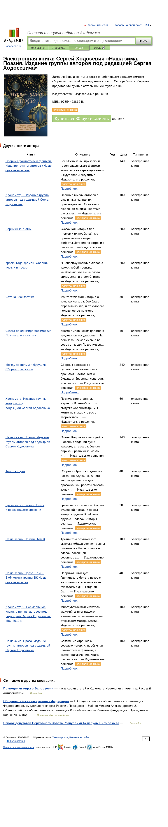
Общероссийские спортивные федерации (36, 701)
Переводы (58, 47)
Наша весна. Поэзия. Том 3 (25, 539)
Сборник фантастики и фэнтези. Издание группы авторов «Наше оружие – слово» (28, 165)
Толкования (38, 47)
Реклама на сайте (79, 737)
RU (147, 25)
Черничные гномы (18, 229)
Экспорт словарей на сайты (18, 747)
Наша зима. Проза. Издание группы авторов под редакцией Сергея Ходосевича (27, 645)
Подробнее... (70, 188)
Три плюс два (15, 471)
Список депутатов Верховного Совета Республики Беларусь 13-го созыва (61, 723)
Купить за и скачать (82, 118)
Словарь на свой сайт (127, 25)
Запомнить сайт (98, 25)
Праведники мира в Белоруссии (28, 688)
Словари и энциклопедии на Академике (63, 33)
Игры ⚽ (99, 47)
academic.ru (13, 46)
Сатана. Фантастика (19, 297)
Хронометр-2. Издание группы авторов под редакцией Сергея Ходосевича (27, 199)
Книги (79, 47)
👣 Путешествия (16, 741)
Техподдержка (60, 737)
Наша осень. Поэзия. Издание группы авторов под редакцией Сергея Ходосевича (27, 441)
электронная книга (73, 184)
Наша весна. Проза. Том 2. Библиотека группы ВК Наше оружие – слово (26, 577)
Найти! (143, 41)
